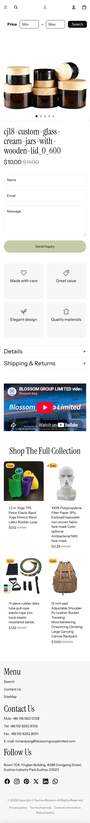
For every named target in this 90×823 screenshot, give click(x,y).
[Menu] (5, 7)
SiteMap (10, 697)
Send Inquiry (45, 246)
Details (13, 351)
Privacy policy (18, 807)
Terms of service (40, 807)
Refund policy (45, 812)
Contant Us (12, 689)
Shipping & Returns (29, 363)
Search (77, 24)
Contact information (67, 807)
